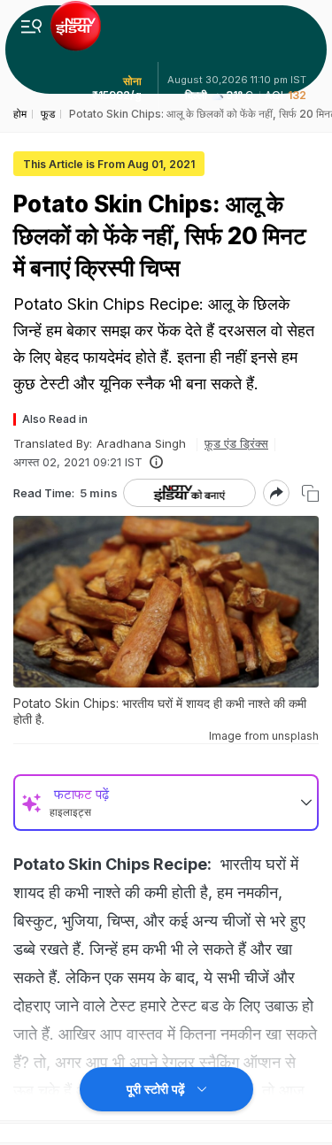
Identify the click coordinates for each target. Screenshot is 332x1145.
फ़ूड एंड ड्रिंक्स (236, 443)
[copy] (310, 493)
